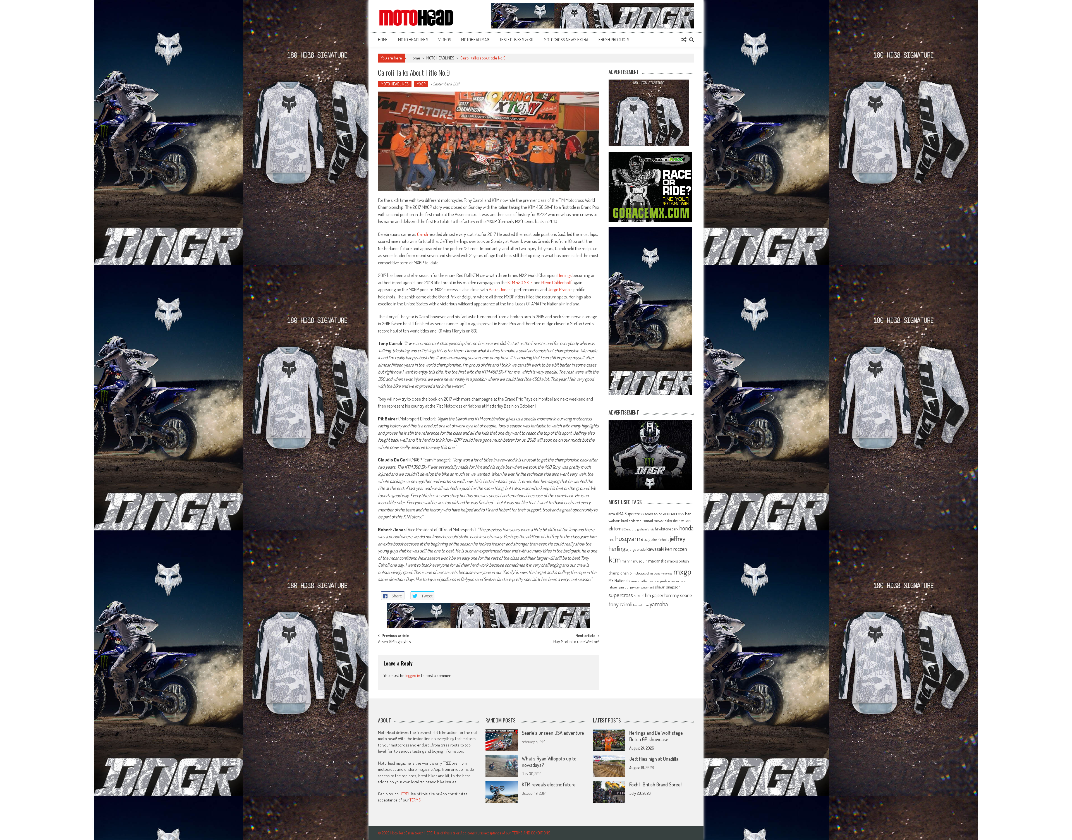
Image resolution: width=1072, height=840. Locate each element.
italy (647, 540)
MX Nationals (619, 580)
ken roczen (676, 548)
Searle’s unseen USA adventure (553, 733)
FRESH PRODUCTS (614, 39)
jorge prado (637, 549)
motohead (667, 573)
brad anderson (631, 520)
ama (612, 513)
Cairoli (422, 234)
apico (658, 513)
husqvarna (629, 538)
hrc (611, 539)
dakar (668, 521)
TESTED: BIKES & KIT (516, 39)
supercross (621, 595)
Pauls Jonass (501, 289)
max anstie (657, 561)
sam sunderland (644, 587)
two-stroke (641, 604)
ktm (615, 559)
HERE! (404, 793)
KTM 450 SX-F (520, 282)
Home (383, 39)
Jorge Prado (559, 289)
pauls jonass (667, 581)
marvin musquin (634, 560)
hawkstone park (666, 529)
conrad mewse (653, 520)
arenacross (673, 513)
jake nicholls (660, 539)
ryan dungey (626, 587)
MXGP (421, 84)
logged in (412, 675)
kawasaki (655, 548)
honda (686, 528)
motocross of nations (646, 573)
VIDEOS (444, 39)
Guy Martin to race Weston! (576, 642)
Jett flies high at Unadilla (653, 759)
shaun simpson (668, 587)
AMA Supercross (630, 513)
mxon (635, 581)
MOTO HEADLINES (413, 39)
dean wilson (682, 520)
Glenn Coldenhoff (556, 282)
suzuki (639, 595)
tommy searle (678, 595)
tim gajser (654, 595)
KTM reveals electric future (549, 784)
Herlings (564, 275)
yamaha (659, 604)
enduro (631, 529)
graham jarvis (645, 529)
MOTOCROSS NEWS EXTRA (566, 39)
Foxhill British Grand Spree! (655, 784)
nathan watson (649, 581)
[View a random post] (683, 40)
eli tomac (617, 528)
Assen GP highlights (394, 642)
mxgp (682, 571)
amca (649, 513)
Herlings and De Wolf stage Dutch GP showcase (656, 736)
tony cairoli (620, 604)
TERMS (415, 800)
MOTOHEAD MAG (475, 39)
